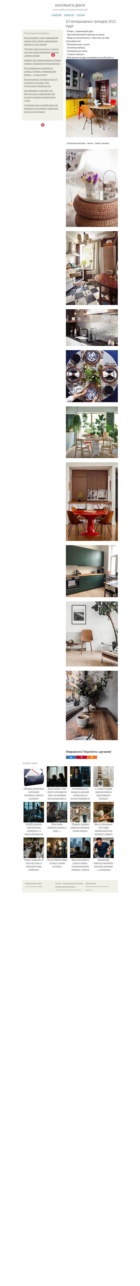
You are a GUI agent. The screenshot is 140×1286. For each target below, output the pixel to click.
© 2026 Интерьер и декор (33, 883)
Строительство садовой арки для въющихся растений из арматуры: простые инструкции (41, 108)
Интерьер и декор (70, 5)
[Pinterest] (81, 757)
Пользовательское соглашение (73, 883)
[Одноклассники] (92, 757)
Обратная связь (91, 883)
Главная (56, 14)
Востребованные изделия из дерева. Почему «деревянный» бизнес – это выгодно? (40, 71)
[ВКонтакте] (71, 757)
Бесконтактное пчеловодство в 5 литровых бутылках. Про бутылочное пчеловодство (40, 82)
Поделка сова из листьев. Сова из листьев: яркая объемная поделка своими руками (41, 52)
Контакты (58, 883)
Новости (69, 14)
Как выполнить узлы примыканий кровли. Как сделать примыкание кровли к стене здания (41, 41)
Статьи (81, 14)
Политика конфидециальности (65, 887)
